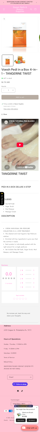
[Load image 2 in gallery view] (20, 60)
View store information (11, 109)
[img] (8, 278)
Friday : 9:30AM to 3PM (11, 349)
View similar (20, 420)
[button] (4, 9)
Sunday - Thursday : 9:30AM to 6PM (15, 344)
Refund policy (13, 420)
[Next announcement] (36, 2)
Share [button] (5, 114)
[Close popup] (37, 407)
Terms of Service (9, 357)
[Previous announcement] (3, 2)
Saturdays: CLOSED (10, 353)
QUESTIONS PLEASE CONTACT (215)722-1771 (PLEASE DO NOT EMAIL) (18, 367)
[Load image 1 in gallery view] (7, 60)
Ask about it (32, 420)
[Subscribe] (30, 377)
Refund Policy (8, 362)
